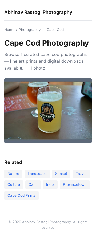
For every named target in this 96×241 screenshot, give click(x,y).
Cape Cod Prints (21, 195)
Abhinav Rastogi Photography (38, 12)
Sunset (61, 173)
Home (9, 29)
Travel (81, 173)
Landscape (37, 173)
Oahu (33, 184)
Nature (13, 173)
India (50, 184)
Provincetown (75, 184)
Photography (30, 29)
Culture (13, 184)
